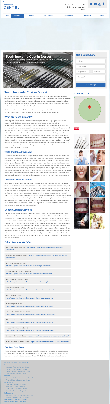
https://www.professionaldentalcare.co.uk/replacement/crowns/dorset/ (29, 298)
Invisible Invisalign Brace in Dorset (17, 397)
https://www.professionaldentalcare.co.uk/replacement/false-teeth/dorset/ (30, 314)
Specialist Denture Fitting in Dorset (17, 391)
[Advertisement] (55, 34)
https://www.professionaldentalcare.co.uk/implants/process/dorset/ (28, 266)
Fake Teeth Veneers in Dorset (16, 384)
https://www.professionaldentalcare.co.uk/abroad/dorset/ (50, 342)
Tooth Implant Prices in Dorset (16, 373)
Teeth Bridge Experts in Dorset (16, 389)
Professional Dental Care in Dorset (16, 363)
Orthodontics (68, 15)
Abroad (101, 15)
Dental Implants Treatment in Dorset (18, 371)
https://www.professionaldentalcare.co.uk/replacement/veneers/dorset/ (30, 290)
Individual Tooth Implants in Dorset (17, 367)
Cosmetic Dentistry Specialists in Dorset (19, 378)
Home (7, 15)
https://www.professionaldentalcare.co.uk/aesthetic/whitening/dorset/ (29, 282)
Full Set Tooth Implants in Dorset (17, 369)
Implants (17, 15)
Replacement (48, 15)
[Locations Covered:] (3, 2)
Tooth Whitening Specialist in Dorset (18, 380)
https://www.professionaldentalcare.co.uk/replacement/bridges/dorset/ (29, 306)
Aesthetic (31, 15)
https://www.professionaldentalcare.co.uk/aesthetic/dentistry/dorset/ (29, 274)
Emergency (87, 15)
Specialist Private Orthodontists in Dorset (20, 395)
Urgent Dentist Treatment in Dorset (16, 399)
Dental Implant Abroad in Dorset (15, 401)
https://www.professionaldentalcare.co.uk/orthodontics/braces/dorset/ (29, 322)
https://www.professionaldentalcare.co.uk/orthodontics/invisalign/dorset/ (30, 330)
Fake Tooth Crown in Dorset (15, 386)
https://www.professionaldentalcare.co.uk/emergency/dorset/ (48, 336)
